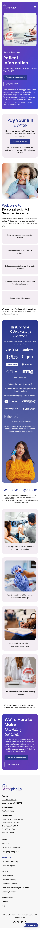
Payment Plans (7, 897)
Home (5, 52)
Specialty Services (9, 892)
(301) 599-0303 (12, 84)
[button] (34, 6)
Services (5, 871)
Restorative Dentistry (9, 884)
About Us (5, 843)
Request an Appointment (15, 77)
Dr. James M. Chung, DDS (11, 848)
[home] (9, 6)
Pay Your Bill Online (20, 142)
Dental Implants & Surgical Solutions (15, 888)
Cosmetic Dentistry (9, 879)
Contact (5, 902)
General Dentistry (8, 875)
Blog (3, 906)
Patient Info (6, 857)
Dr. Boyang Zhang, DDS (10, 852)
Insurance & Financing (10, 861)
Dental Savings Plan (9, 866)
